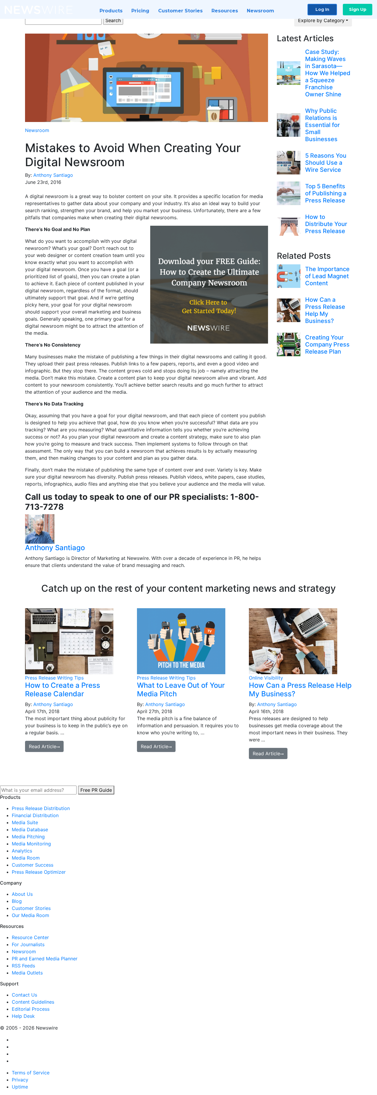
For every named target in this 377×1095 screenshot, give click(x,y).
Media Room (26, 858)
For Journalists (28, 944)
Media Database (30, 829)
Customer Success (32, 865)
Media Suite (25, 822)
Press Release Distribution (41, 808)
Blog (17, 901)
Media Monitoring (31, 844)
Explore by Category (321, 20)
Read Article (42, 746)
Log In (322, 9)
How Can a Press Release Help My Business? (300, 689)
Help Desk (23, 1016)
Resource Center (30, 937)
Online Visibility (266, 678)
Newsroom (260, 11)
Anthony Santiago (53, 175)
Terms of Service (30, 1073)
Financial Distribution (35, 815)
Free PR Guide (96, 790)
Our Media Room (30, 915)
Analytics (22, 851)
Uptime (20, 1087)
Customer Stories (180, 11)
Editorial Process (30, 1009)
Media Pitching (28, 837)
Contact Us (24, 995)
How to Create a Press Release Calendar (62, 689)
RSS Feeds (23, 966)
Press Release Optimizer (39, 872)
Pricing (140, 11)
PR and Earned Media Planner (44, 959)
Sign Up (357, 9)
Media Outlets (27, 973)
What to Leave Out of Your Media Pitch (181, 689)
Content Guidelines (33, 1002)
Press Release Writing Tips (54, 678)
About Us (22, 894)
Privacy (20, 1080)
